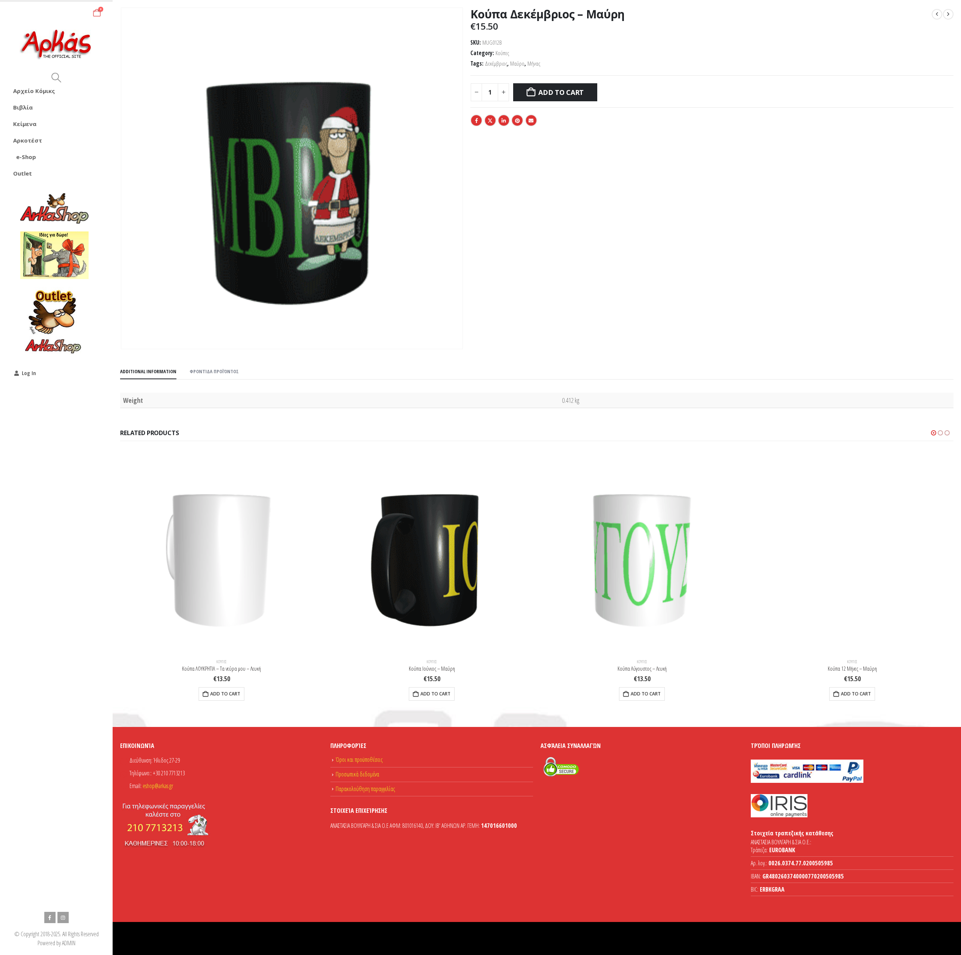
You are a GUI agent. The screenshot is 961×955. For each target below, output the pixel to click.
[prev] (937, 14)
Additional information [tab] (148, 371)
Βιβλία (23, 107)
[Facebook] (50, 917)
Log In (29, 373)
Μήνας (533, 64)
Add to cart (561, 92)
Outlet (22, 173)
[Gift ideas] (54, 255)
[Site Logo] (56, 45)
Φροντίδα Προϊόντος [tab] (214, 371)
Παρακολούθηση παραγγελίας (365, 789)
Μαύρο (517, 64)
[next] (948, 14)
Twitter (490, 120)
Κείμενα (24, 124)
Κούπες (502, 53)
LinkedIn (504, 120)
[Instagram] (63, 917)
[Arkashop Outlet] (54, 321)
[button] (56, 78)
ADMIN (68, 943)
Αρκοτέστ (27, 140)
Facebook (476, 120)
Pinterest (517, 120)
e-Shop (26, 157)
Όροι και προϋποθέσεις (359, 759)
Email (531, 120)
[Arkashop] (54, 208)
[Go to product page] (221, 551)
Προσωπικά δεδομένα (357, 774)
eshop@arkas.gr (158, 786)
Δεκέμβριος (496, 64)
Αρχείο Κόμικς (34, 91)
